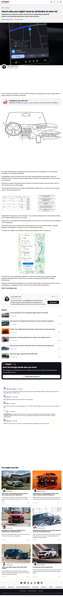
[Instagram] (28, 583)
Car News (7, 7)
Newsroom (11, 587)
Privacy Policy (23, 590)
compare (31, 102)
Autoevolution (6, 176)
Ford (13, 225)
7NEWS (51, 587)
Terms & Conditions (32, 590)
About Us (3, 587)
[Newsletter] (51, 2)
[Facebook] (25, 583)
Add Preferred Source (32, 376)
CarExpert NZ (58, 587)
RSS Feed (41, 590)
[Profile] (57, 2)
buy (38, 102)
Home (3, 7)
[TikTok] (31, 583)
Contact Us (44, 587)
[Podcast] (42, 583)
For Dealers (35, 587)
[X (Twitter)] (35, 583)
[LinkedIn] (38, 583)
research (25, 102)
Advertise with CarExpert (23, 587)
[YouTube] (21, 583)
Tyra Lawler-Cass (12, 66)
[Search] (54, 2)
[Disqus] (31, 405)
